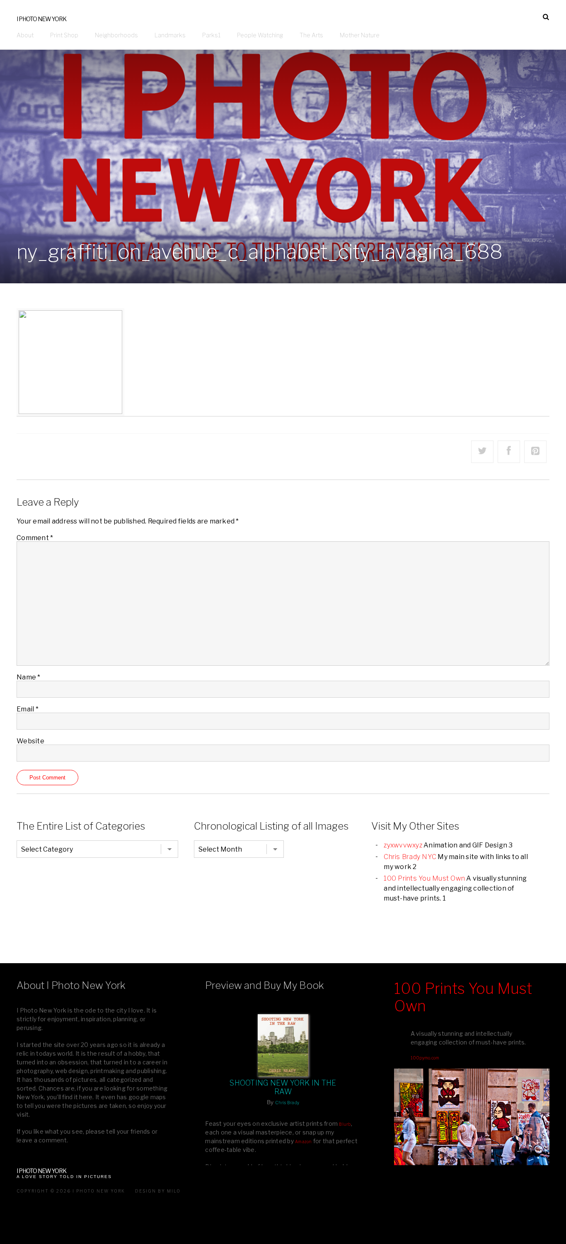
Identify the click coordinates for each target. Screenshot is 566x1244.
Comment (35, 538)
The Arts (311, 35)
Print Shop (64, 35)
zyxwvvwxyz (403, 845)
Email (28, 709)
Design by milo (158, 1190)
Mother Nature (360, 35)
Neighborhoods (116, 35)
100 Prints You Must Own (424, 878)
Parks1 (211, 35)
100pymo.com (425, 1057)
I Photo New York (41, 18)
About (25, 35)
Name (29, 677)
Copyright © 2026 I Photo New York (71, 1190)
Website (30, 741)
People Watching (260, 35)
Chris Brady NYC (410, 857)
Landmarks (170, 35)
